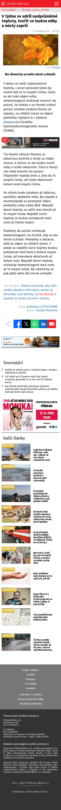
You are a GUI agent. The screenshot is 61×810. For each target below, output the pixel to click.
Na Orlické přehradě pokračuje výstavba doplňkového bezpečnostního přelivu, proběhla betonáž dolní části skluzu (29, 388)
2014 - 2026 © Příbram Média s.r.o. (30, 784)
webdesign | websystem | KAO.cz (30, 791)
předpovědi (11, 122)
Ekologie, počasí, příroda (35, 9)
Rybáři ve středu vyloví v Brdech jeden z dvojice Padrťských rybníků (29, 371)
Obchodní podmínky (30, 703)
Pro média (30, 683)
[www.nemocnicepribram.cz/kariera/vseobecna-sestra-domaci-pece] (30, 342)
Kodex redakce (30, 670)
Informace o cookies (30, 694)
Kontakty (30, 688)
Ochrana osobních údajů (30, 699)
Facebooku (46, 294)
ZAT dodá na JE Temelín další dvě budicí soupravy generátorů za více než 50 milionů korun (27, 379)
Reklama (30, 679)
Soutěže (30, 674)
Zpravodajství (9, 9)
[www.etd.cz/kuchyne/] (30, 143)
